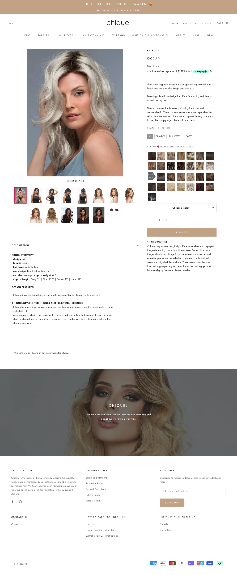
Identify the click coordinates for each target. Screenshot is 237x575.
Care (196, 35)
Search (206, 23)
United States (166, 530)
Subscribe (172, 502)
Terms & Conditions (96, 489)
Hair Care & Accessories (150, 35)
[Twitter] (163, 128)
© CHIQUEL (20, 564)
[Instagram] (20, 502)
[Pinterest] (168, 128)
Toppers (43, 35)
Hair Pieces (65, 35)
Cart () (222, 23)
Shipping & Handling (96, 477)
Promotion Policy (94, 483)
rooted (188, 136)
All (150, 136)
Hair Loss (90, 524)
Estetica (153, 50)
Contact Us (16, 524)
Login (174, 23)
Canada (164, 524)
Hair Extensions (93, 35)
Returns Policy (93, 495)
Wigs (27, 35)
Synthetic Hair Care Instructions (102, 535)
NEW (210, 35)
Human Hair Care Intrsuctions (101, 530)
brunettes (174, 136)
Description (20, 245)
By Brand (118, 35)
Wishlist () (190, 23)
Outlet (181, 35)
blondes (160, 136)
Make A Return (93, 500)
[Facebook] (158, 128)
